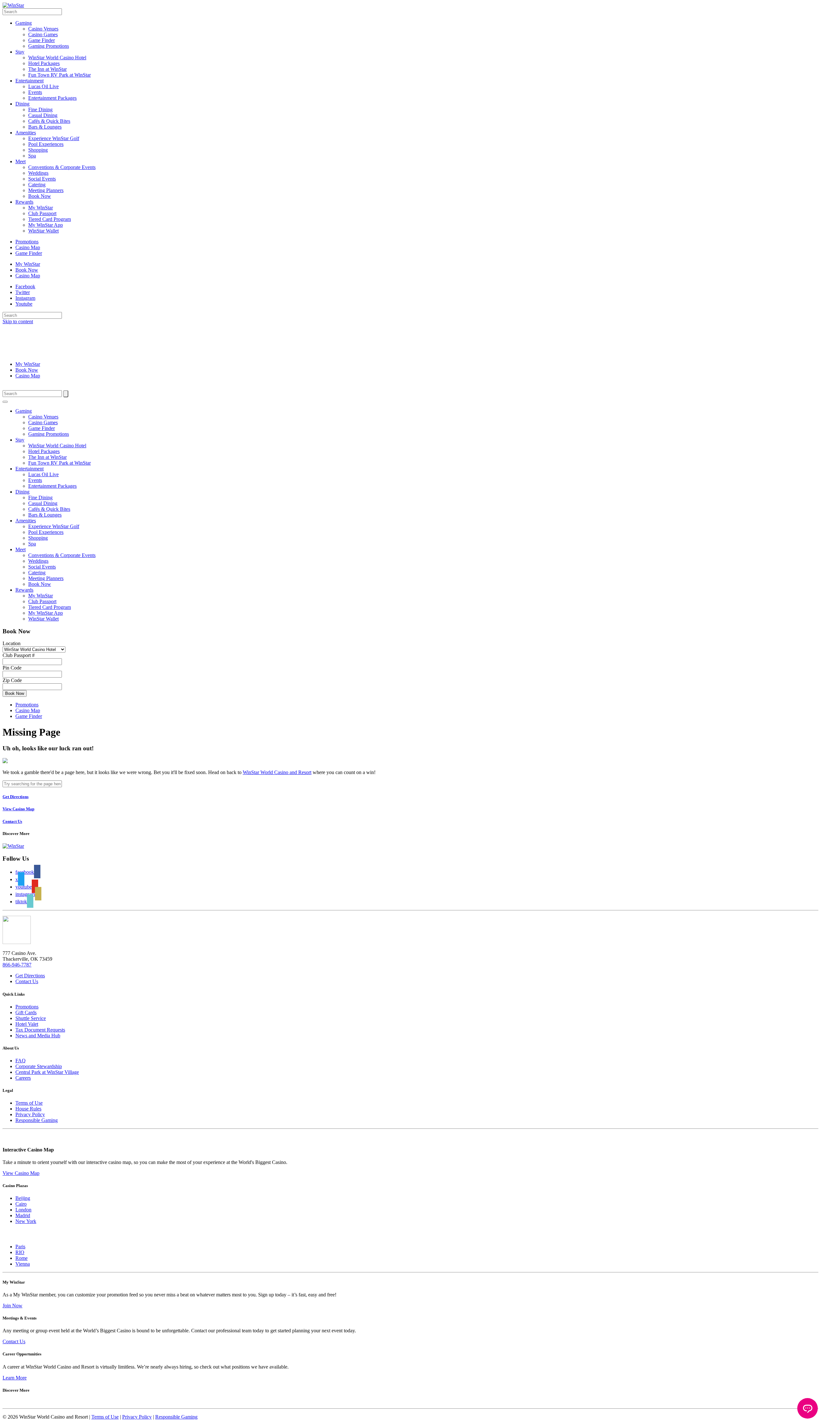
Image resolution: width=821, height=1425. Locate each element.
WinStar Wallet (43, 230)
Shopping (38, 150)
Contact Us (26, 981)
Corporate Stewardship (38, 1066)
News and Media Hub (37, 1035)
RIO (19, 1252)
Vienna (22, 1264)
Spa (32, 155)
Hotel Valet (26, 1024)
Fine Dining (40, 109)
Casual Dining (42, 115)
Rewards (24, 202)
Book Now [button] (14, 693)
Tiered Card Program (49, 219)
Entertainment (29, 80)
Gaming (23, 23)
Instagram (25, 298)
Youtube (23, 304)
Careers (23, 1078)
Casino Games (43, 34)
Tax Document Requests (40, 1030)
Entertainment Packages (52, 98)
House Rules (28, 1108)
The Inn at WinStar (47, 69)
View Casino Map (21, 1173)
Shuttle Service (30, 1018)
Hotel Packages (44, 63)
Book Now (39, 196)
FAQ (20, 1060)
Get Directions (30, 975)
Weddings (38, 173)
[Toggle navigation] (5, 402)
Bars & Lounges (45, 127)
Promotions (26, 241)
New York (25, 1221)
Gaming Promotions (48, 46)
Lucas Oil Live (43, 86)
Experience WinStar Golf (53, 138)
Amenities (25, 132)
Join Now (12, 1305)
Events (35, 92)
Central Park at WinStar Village (47, 1072)
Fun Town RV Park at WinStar (59, 75)
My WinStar (40, 207)
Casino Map (27, 247)
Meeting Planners (45, 190)
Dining (22, 103)
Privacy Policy (30, 1114)
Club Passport (42, 213)
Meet (20, 161)
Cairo (21, 1204)
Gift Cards (26, 1012)
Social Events (42, 178)
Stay (19, 52)
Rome (21, 1258)
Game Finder (41, 40)
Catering (37, 184)
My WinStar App (45, 225)
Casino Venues (43, 28)
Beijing (22, 1198)
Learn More (15, 1377)
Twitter (22, 292)
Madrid (22, 1215)
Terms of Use (29, 1103)
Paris (20, 1246)
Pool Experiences (45, 144)
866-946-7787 (17, 964)
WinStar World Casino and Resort (277, 772)
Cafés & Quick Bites (49, 121)
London (23, 1209)
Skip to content (18, 321)
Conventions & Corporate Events (62, 167)
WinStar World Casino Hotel (57, 57)
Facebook (25, 286)
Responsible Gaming (36, 1120)
